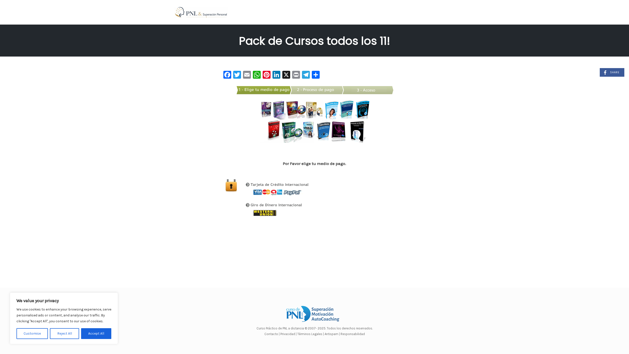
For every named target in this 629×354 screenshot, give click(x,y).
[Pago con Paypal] (295, 187)
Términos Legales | (310, 334)
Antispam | (332, 334)
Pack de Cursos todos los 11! (314, 41)
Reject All (64, 333)
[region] (64, 318)
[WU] (295, 208)
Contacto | (272, 334)
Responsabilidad (353, 334)
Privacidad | (288, 334)
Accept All (96, 333)
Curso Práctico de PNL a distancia (280, 328)
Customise (32, 333)
